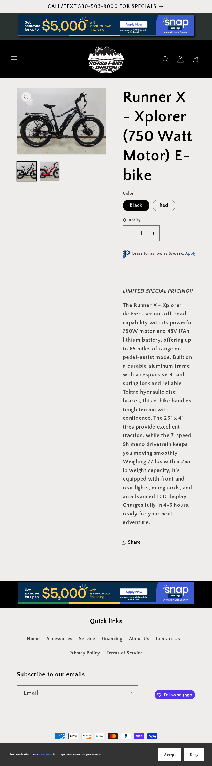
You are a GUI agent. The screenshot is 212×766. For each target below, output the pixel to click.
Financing (112, 639)
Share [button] (134, 542)
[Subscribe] (130, 693)
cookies (45, 754)
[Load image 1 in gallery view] (27, 171)
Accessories (59, 639)
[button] (14, 59)
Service (87, 639)
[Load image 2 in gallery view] (50, 171)
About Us (139, 639)
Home (33, 639)
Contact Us (168, 639)
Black (136, 205)
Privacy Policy (84, 653)
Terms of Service (125, 653)
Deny (194, 755)
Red (164, 205)
